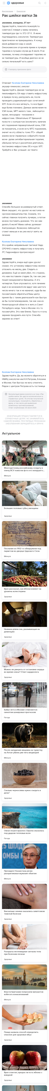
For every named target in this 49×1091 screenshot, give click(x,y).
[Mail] (8, 3)
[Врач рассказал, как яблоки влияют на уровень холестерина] (24, 580)
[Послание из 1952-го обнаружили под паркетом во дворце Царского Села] (24, 540)
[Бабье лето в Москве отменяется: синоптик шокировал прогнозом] (24, 701)
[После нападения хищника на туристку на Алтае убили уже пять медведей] (24, 741)
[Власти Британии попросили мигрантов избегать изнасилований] (24, 983)
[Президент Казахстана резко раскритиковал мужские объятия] (24, 862)
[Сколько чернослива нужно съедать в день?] (24, 782)
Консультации (7, 11)
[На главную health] (17, 3)
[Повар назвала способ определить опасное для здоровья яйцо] (24, 1024)
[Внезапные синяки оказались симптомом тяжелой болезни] (24, 903)
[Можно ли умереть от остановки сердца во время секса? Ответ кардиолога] (24, 661)
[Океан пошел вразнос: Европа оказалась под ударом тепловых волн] (24, 822)
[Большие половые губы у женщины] (24, 500)
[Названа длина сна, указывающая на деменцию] (24, 621)
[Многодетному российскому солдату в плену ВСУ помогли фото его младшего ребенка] (24, 459)
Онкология (21, 11)
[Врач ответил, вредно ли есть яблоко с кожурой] (24, 1064)
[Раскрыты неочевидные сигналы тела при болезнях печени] (24, 943)
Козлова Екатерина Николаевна (28, 83)
